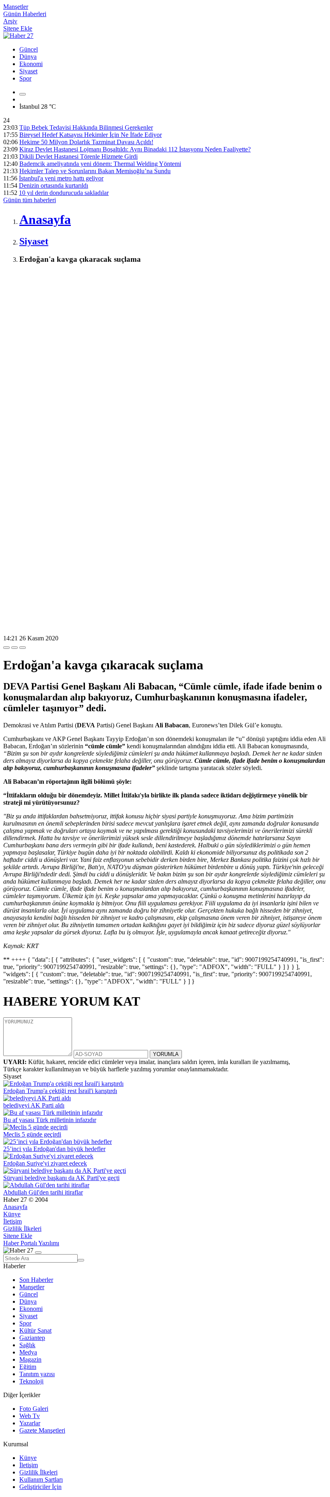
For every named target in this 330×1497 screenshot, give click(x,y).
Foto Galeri (33, 1408)
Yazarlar (29, 1423)
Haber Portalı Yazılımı (31, 1243)
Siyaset (28, 71)
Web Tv (29, 1415)
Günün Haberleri (24, 13)
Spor (25, 78)
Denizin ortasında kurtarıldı (53, 185)
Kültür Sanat (35, 1330)
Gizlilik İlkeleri (22, 1228)
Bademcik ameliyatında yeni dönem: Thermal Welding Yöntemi (100, 163)
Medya (28, 1352)
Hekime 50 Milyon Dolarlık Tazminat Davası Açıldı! (86, 142)
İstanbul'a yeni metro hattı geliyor (61, 178)
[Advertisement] (165, 327)
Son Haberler (36, 1279)
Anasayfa (15, 1206)
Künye (12, 1214)
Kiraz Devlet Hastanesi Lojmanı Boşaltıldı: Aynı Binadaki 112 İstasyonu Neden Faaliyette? (135, 149)
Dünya (28, 56)
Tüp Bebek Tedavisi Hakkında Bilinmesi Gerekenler (86, 127)
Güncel (28, 49)
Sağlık (27, 1345)
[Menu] (22, 94)
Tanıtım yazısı (37, 1374)
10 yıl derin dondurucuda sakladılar (64, 192)
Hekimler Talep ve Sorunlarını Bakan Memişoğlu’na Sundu (95, 171)
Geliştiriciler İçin (40, 1486)
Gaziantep (32, 1337)
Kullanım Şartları (41, 1479)
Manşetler (15, 6)
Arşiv (10, 21)
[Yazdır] (14, 647)
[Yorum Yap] (22, 647)
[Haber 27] (18, 35)
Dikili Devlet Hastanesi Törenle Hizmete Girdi (78, 156)
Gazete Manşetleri (42, 1430)
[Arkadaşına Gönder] (6, 647)
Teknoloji (31, 1381)
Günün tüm (29, 200)
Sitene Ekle (17, 28)
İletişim (12, 1221)
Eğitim (27, 1366)
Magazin (30, 1359)
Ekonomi (31, 63)
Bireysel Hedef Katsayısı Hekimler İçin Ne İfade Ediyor (90, 134)
